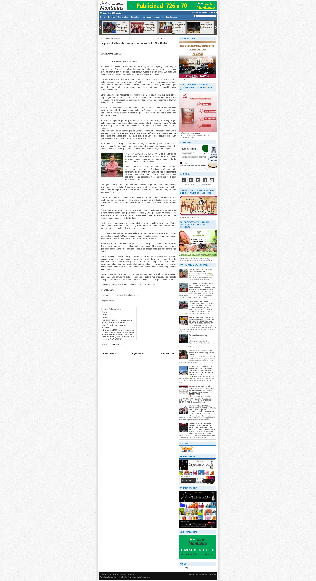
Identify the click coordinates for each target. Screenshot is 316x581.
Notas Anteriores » (168, 354)
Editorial (104, 312)
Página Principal (138, 354)
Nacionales (146, 17)
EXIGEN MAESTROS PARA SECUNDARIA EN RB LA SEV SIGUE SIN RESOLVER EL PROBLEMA (202, 303)
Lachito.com (212, 575)
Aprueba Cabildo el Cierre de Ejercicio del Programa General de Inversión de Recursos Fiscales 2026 (178, 29)
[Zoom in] (186, 480)
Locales (111, 17)
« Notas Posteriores (108, 354)
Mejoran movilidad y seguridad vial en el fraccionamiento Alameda (206, 27)
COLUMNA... (105, 315)
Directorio (158, 17)
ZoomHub (209, 481)
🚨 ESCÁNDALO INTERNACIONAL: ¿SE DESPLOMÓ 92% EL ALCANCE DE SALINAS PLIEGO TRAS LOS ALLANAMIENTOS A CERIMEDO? (201, 320)
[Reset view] (190, 480)
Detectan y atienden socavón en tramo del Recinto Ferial (200, 271)
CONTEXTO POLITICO (113, 39)
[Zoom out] (183, 480)
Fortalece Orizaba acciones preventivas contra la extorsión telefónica (200, 337)
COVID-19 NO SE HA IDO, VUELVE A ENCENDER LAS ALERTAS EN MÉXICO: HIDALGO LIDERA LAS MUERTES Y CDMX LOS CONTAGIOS (202, 426)
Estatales (135, 17)
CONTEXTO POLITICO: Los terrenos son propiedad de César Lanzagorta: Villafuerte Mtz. (117, 321)
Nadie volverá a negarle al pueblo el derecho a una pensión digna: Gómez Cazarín (149, 27)
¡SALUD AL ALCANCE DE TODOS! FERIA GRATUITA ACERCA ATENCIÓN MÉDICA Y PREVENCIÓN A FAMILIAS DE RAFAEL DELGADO (202, 286)
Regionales (123, 17)
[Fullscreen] (194, 480)
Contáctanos (171, 17)
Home (102, 39)
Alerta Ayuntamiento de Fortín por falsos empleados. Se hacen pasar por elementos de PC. (122, 28)
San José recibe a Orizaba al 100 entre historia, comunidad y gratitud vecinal (201, 353)
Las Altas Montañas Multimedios (123, 575)
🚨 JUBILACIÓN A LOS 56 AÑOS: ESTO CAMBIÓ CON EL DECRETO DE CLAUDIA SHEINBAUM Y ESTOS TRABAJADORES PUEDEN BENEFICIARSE (202, 390)
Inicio (102, 17)
